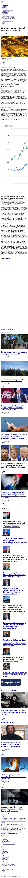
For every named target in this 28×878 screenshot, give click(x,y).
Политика (5, 7)
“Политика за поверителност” (7, 832)
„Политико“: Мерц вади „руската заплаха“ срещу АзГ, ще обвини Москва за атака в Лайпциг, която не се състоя (13, 495)
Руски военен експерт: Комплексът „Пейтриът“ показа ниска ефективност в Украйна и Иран (14, 436)
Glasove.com (14, 876)
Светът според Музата (8, 17)
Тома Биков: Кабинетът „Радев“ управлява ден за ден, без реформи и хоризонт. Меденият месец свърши (15, 642)
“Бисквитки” (4, 825)
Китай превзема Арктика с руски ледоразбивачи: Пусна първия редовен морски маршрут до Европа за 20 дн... (14, 608)
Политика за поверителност (9, 842)
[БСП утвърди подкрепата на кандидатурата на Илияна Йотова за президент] (15, 651)
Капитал (8, 258)
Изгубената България (8, 21)
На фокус (5, 5)
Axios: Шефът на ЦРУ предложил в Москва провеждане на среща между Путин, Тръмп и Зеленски (14, 465)
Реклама (5, 839)
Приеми (2, 835)
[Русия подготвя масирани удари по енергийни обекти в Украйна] (14, 369)
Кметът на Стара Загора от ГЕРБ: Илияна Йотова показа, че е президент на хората (14, 574)
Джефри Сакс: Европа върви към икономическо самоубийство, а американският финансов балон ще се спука (15, 541)
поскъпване (6, 329)
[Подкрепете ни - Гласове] (11, 683)
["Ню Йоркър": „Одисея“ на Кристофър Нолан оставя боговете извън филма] (14, 765)
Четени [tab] (5, 508)
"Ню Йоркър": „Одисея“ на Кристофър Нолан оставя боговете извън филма (13, 776)
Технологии (6, 24)
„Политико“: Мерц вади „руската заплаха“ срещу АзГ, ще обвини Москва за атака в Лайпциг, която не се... (14, 524)
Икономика (6, 11)
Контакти (5, 840)
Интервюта (5, 12)
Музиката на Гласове (8, 787)
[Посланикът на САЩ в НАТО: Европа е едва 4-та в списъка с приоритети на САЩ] (14, 396)
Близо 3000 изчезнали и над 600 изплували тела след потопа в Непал (15, 674)
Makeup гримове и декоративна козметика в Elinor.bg (13, 818)
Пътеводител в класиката (9, 18)
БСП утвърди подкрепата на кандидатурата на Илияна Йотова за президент (13, 659)
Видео (4, 14)
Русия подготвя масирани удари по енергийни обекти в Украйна (13, 380)
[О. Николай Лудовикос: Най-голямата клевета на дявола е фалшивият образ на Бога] (14, 732)
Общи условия (6, 841)
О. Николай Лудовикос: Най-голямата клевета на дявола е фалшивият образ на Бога (11, 744)
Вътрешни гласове (7, 722)
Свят (4, 8)
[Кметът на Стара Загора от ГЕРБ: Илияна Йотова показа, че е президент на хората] (15, 567)
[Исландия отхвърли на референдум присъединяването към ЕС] (14, 342)
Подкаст (5, 6)
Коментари (5, 13)
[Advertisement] (14, 286)
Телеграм (14, 67)
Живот (4, 19)
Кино (4, 22)
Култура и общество (8, 10)
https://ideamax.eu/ (9, 819)
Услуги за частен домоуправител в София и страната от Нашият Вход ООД (13, 821)
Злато (2, 329)
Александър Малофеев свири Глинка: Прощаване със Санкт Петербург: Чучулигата (12, 809)
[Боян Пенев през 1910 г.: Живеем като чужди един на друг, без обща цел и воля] (14, 700)
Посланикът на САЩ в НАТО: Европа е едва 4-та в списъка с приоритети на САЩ (12, 407)
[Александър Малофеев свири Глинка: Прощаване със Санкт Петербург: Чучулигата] (14, 797)
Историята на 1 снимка (8, 16)
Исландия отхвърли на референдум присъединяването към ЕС (14, 353)
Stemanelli (3, 819)
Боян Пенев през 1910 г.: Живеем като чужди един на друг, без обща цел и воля (13, 712)
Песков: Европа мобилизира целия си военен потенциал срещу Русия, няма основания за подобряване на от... (15, 558)
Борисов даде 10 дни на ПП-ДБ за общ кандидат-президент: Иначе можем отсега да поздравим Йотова (14, 591)
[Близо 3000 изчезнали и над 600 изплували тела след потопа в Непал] (15, 666)
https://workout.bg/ (18, 819)
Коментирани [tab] (6, 509)
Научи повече (4, 836)
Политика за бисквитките (9, 844)
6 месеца (11, 329)
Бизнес (4, 23)
